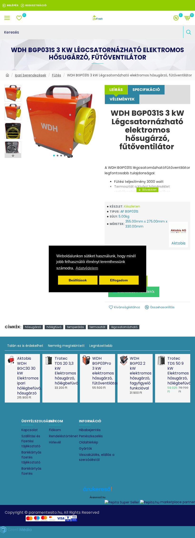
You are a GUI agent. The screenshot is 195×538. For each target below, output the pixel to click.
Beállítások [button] (78, 280)
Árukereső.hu (97, 497)
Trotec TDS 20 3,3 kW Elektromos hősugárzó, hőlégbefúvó (65, 371)
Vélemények (122, 99)
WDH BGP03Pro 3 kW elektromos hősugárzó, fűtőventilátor (102, 371)
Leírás (116, 89)
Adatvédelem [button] (87, 268)
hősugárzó (33, 327)
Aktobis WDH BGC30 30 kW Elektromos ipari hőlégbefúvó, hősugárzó (27, 376)
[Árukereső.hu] (97, 491)
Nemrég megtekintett (66, 345)
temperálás (75, 327)
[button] (54, 155)
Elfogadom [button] (119, 280)
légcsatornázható (124, 327)
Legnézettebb (100, 345)
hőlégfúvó (54, 327)
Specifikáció (146, 89)
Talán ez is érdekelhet (25, 345)
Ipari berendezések (30, 75)
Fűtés (56, 75)
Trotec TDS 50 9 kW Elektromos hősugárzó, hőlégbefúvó (177, 371)
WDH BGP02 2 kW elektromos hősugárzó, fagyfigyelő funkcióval (140, 373)
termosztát (97, 327)
